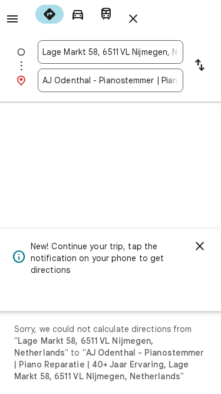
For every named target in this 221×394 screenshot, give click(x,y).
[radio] (49, 14)
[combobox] (110, 52)
